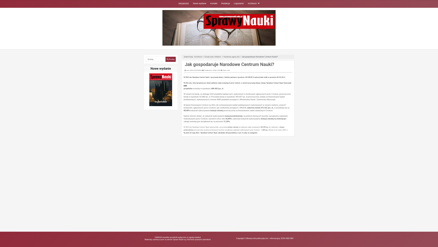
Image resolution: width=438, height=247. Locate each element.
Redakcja (225, 3)
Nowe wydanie (199, 3)
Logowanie (239, 3)
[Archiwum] (258, 3)
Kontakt (213, 3)
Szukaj (172, 59)
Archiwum (252, 3)
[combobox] (156, 59)
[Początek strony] (434, 243)
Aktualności (183, 3)
